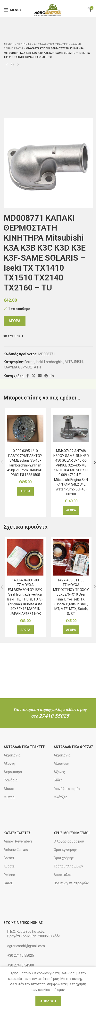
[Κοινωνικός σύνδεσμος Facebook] (27, 376)
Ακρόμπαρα (13, 772)
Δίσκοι (9, 789)
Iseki (39, 362)
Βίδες (58, 780)
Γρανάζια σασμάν (67, 789)
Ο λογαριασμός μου (69, 841)
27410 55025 (54, 716)
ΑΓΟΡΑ (14, 321)
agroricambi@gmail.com (26, 946)
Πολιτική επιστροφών (71, 883)
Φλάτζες (60, 797)
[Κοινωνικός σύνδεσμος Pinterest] (46, 376)
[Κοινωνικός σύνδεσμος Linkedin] (52, 376)
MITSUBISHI (74, 362)
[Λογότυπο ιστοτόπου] (48, 9)
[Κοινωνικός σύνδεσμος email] (40, 376)
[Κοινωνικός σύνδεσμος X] (33, 376)
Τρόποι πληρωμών (68, 866)
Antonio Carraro (16, 850)
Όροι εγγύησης (65, 850)
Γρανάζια (10, 780)
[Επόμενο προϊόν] (18, 65)
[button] (25, 491)
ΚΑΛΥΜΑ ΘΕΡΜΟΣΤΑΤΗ (22, 367)
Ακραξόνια (12, 755)
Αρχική (9, 44)
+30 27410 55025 (20, 955)
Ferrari (29, 362)
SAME (8, 883)
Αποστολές (63, 875)
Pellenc (9, 875)
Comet (9, 858)
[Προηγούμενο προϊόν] (6, 65)
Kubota (9, 866)
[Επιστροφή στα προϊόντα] (12, 65)
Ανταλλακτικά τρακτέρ (51, 44)
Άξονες (9, 764)
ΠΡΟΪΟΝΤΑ (24, 44)
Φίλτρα (9, 797)
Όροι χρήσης (64, 858)
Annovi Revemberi (18, 841)
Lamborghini (53, 362)
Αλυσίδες (61, 764)
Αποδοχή (48, 1001)
